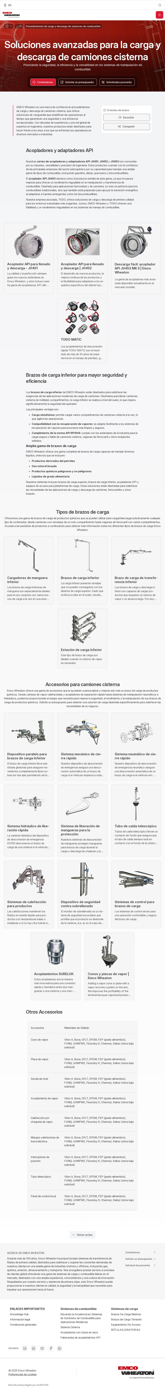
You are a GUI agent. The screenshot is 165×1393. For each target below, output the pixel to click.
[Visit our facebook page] (51, 1348)
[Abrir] (159, 15)
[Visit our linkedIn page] (25, 1348)
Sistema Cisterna (70, 1327)
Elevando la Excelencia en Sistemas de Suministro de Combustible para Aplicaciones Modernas (81, 1318)
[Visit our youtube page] (42, 1348)
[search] (160, 5)
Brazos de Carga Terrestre (126, 1319)
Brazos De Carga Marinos (126, 1314)
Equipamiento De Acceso (126, 1324)
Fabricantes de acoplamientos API (80, 1337)
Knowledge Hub (19, 1314)
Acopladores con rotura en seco (79, 1332)
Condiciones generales (23, 1324)
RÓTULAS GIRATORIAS (125, 1329)
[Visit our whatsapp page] (60, 1348)
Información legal (20, 1319)
